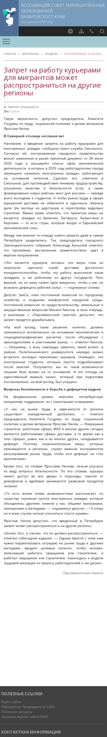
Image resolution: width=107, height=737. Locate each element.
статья (15, 111)
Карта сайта (11, 702)
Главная (10, 54)
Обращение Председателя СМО (28, 707)
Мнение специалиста (23, 107)
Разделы (51, 54)
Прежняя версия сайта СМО (24, 717)
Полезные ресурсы (16, 712)
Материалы (30, 54)
